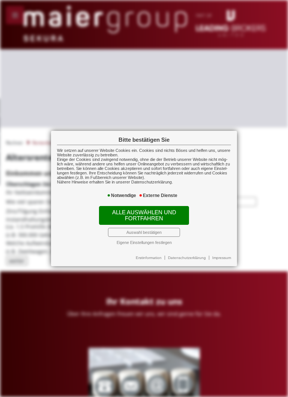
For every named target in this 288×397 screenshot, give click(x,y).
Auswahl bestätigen (144, 232)
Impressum (221, 258)
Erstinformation (149, 258)
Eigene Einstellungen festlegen (144, 242)
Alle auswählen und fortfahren (144, 215)
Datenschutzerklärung (187, 258)
